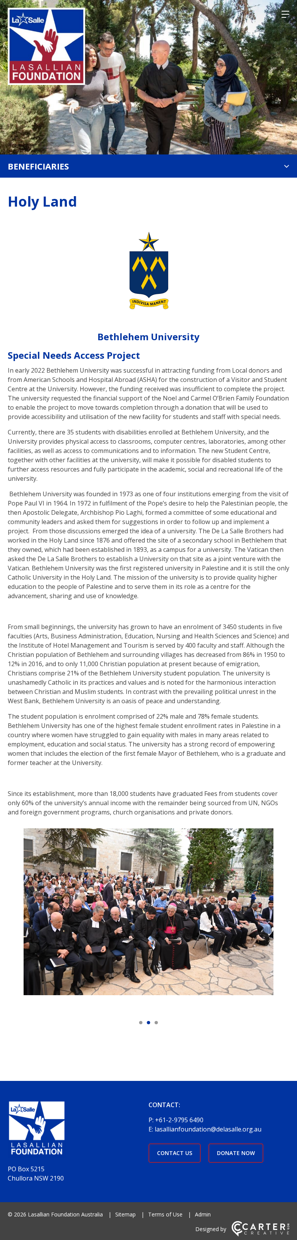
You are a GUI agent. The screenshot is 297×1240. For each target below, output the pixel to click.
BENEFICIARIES (38, 166)
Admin (203, 1214)
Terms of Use (165, 1214)
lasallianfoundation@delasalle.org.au (208, 1129)
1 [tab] (141, 1023)
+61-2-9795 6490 (179, 1120)
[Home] (73, 1130)
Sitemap (125, 1214)
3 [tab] (156, 1023)
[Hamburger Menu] (285, 14)
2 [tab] (148, 1023)
